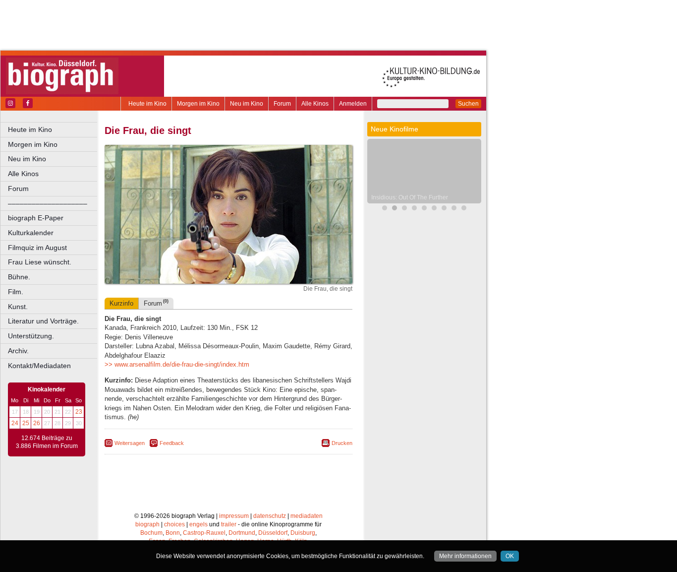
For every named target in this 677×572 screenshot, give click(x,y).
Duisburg (302, 532)
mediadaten (306, 515)
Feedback (172, 443)
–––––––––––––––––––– (47, 203)
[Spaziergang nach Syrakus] (414, 209)
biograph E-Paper (35, 218)
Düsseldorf (272, 532)
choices (174, 524)
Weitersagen (129, 443)
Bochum (151, 532)
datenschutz (269, 515)
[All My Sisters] (464, 209)
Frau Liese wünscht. (39, 262)
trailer (228, 524)
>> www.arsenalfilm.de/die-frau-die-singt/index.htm (177, 364)
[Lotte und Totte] (434, 209)
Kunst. (18, 307)
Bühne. (19, 277)
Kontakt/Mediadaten (39, 366)
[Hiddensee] (454, 209)
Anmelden (353, 103)
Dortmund (241, 532)
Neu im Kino (246, 103)
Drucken (342, 443)
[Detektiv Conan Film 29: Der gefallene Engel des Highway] (404, 209)
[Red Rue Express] (424, 209)
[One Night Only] (444, 209)
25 (25, 423)
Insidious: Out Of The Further (409, 197)
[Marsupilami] (385, 209)
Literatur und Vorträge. (43, 321)
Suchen (468, 103)
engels (198, 524)
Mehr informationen (465, 556)
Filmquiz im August (37, 248)
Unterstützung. (31, 336)
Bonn (173, 532)
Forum (282, 103)
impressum (234, 515)
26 (36, 423)
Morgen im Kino (198, 103)
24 (14, 423)
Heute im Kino (147, 103)
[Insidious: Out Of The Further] (394, 209)
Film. (15, 292)
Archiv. (18, 351)
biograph (147, 524)
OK (510, 556)
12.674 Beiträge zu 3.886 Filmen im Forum (47, 442)
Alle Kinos (315, 103)
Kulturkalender (31, 233)
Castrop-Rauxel (204, 532)
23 (78, 411)
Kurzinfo (121, 303)
